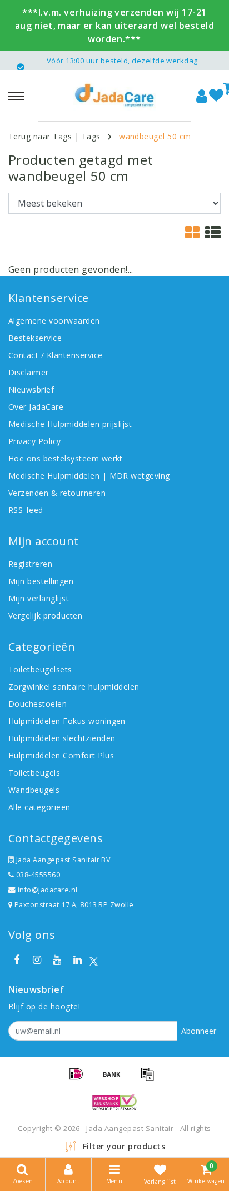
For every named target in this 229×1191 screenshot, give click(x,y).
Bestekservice (35, 338)
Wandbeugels (33, 790)
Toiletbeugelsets (40, 669)
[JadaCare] (114, 95)
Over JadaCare (35, 406)
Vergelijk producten (45, 615)
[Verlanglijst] (216, 96)
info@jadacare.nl (48, 889)
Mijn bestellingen (40, 581)
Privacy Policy (34, 441)
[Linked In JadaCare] (77, 960)
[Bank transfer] (115, 1079)
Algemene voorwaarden (54, 320)
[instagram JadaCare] (36, 960)
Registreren (30, 564)
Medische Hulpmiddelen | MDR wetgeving (89, 475)
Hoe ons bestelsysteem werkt (65, 458)
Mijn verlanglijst (38, 598)
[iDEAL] (80, 1079)
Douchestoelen (37, 703)
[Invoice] (150, 1079)
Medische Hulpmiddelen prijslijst (70, 424)
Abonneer (198, 1031)
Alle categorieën (39, 807)
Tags (91, 136)
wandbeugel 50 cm (155, 136)
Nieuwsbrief (31, 389)
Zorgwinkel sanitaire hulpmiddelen (74, 686)
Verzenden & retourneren (57, 493)
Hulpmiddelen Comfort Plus (61, 755)
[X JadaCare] (93, 960)
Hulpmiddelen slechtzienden (61, 738)
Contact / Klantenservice (55, 355)
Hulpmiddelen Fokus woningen (67, 721)
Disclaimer (28, 372)
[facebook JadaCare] (16, 960)
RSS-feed (25, 510)
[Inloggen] (201, 96)
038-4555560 (37, 875)
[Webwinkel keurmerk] (114, 1102)
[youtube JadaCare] (57, 960)
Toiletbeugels (34, 772)
